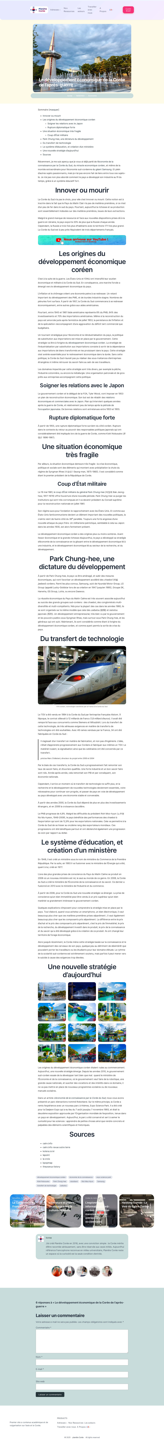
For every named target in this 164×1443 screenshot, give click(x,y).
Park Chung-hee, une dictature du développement (68, 139)
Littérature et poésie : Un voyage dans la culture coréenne (62, 1206)
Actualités (16, 1198)
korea (69, 96)
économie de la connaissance (81, 1177)
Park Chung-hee (59, 1181)
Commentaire (43, 1327)
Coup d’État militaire (58, 135)
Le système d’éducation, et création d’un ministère (68, 147)
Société (24, 1198)
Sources (47, 154)
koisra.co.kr (49, 1151)
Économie (92, 96)
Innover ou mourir (52, 116)
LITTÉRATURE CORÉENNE (59, 1198)
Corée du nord (91, 1198)
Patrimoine (126, 1198)
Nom (39, 1357)
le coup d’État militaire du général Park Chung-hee (79, 492)
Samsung (101, 1181)
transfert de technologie (46, 1186)
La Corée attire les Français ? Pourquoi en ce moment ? (26, 1206)
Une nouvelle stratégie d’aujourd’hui (61, 150)
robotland (74, 1181)
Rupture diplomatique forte (61, 127)
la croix (46, 1159)
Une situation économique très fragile (62, 131)
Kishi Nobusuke (43, 1181)
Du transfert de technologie (57, 143)
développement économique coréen (86, 343)
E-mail (40, 1369)
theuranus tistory (51, 1166)
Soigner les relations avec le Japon (65, 123)
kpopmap (47, 1163)
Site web (40, 1381)
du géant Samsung (102, 169)
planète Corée (78, 1437)
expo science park (104, 1177)
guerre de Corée (54, 405)
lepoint (46, 1155)
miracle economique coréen (91, 165)
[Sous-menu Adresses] (60, 9)
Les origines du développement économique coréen (69, 119)
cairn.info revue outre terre (56, 1147)
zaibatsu (63, 1186)
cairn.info (47, 1143)
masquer (54, 109)
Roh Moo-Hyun (87, 1181)
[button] (128, 9)
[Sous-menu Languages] (112, 9)
